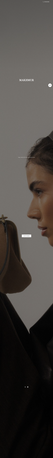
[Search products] (50, 85)
